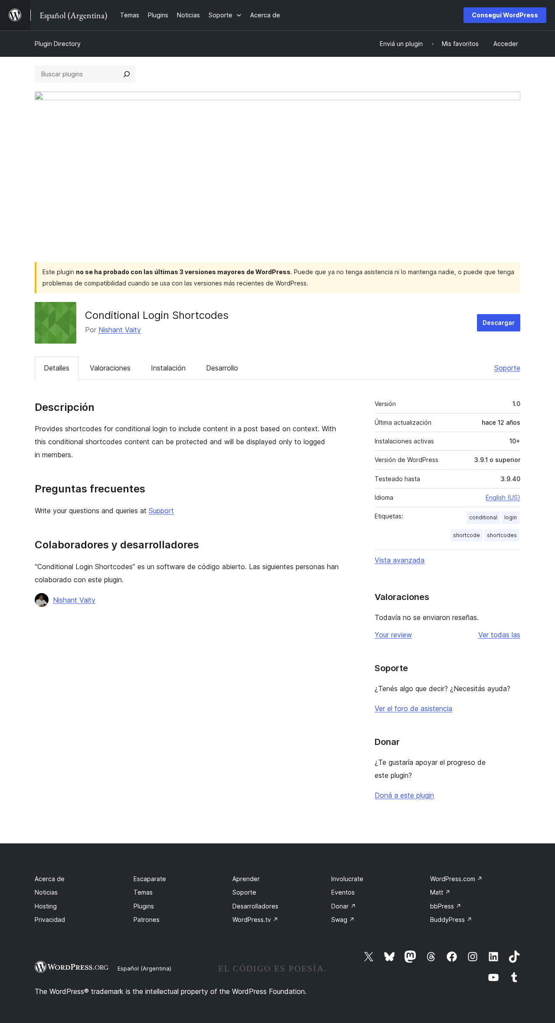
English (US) (503, 497)
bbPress (445, 906)
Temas (143, 892)
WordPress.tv (255, 919)
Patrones (147, 919)
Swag (343, 919)
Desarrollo (222, 368)
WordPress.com (456, 878)
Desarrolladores (255, 906)
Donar (343, 906)
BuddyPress (451, 919)
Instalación (168, 368)
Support (161, 510)
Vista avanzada (399, 560)
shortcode (466, 535)
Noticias (46, 892)
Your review (393, 634)
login (510, 517)
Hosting (46, 906)
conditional (483, 517)
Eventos (343, 892)
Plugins (144, 906)
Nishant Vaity (119, 329)
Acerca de (50, 878)
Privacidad (50, 919)
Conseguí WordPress (505, 15)
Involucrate (347, 878)
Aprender (246, 878)
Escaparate (150, 878)
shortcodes (502, 535)
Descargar (499, 322)
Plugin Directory (58, 43)
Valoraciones (110, 368)
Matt (440, 892)
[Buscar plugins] (126, 74)
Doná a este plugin (404, 795)
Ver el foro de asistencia (413, 708)
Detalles (56, 368)
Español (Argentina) (144, 968)
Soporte (507, 368)
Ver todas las (499, 634)
